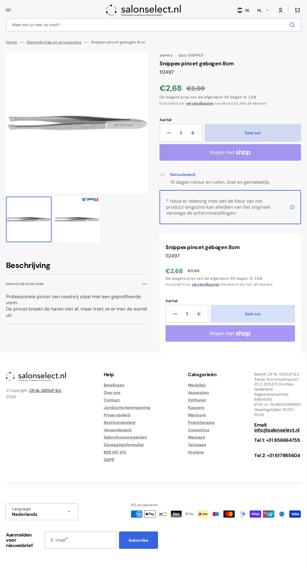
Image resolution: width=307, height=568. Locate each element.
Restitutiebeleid (118, 422)
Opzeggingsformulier (122, 444)
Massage (193, 437)
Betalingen (112, 385)
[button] (8, 10)
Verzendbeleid (116, 430)
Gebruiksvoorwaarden (123, 437)
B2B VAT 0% (113, 452)
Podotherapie (198, 422)
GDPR (107, 459)
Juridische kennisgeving (125, 407)
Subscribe (138, 540)
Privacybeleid (115, 415)
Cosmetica (195, 430)
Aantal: (163, 119)
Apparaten (195, 392)
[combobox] (151, 24)
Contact (110, 400)
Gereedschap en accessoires (54, 42)
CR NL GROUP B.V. (45, 390)
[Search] (289, 24)
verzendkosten (198, 103)
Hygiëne (193, 452)
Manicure (194, 415)
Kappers (193, 407)
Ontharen (194, 400)
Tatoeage (194, 444)
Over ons (110, 392)
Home (11, 42)
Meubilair (194, 385)
